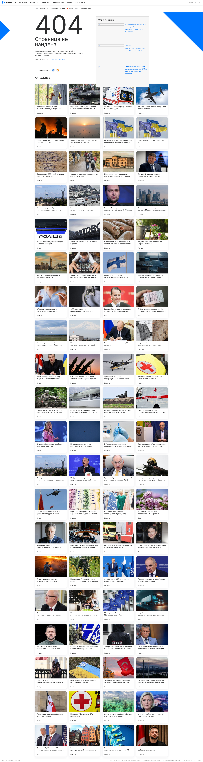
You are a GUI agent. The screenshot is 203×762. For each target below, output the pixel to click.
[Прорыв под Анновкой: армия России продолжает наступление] (84, 572)
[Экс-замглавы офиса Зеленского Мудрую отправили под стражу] (152, 673)
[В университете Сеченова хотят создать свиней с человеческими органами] (118, 234)
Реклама (18, 760)
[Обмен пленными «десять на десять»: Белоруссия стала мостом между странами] (51, 504)
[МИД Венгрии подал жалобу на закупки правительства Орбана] (84, 471)
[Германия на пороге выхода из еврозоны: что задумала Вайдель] (84, 504)
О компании (10, 760)
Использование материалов (171, 760)
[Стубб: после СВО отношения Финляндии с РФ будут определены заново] (118, 572)
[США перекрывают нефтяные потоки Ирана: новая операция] (152, 639)
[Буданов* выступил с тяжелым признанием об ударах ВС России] (118, 201)
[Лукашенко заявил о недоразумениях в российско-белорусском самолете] (118, 369)
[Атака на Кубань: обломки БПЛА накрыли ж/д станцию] (152, 369)
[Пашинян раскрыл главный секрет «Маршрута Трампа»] (152, 572)
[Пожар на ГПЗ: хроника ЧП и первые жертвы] (84, 707)
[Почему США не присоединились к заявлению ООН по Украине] (84, 538)
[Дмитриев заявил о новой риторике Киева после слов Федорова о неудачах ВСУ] (51, 606)
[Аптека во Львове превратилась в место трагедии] (118, 99)
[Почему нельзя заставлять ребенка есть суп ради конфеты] (84, 606)
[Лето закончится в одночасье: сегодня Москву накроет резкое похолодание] (152, 201)
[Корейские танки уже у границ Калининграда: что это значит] (84, 99)
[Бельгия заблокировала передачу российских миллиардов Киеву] (118, 133)
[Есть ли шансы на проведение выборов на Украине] (152, 741)
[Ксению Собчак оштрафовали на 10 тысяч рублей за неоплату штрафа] (118, 302)
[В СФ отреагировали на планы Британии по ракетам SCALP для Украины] (84, 403)
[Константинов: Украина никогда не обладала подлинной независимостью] (84, 673)
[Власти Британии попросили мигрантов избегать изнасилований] (51, 268)
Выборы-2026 (43, 8)
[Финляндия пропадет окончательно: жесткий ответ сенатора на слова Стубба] (118, 268)
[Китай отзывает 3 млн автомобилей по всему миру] (84, 201)
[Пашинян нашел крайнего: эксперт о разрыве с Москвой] (84, 336)
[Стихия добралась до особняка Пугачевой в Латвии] (51, 437)
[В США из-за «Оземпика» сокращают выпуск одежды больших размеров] (118, 504)
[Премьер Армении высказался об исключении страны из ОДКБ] (118, 471)
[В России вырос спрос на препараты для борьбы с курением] (51, 302)
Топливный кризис (84, 8)
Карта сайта (197, 760)
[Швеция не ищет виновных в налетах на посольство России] (118, 167)
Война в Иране (59, 8)
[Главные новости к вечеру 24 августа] (118, 336)
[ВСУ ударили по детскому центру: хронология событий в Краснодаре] (118, 538)
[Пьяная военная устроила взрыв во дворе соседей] (51, 234)
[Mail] (3, 2)
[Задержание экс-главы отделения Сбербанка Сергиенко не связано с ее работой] (118, 639)
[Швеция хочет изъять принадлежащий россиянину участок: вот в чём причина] (84, 741)
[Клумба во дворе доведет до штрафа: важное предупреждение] (152, 234)
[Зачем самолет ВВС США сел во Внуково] (84, 234)
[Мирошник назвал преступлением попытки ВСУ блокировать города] (51, 538)
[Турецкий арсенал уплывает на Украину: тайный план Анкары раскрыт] (118, 673)
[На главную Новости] (10, 2)
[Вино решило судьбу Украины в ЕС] (152, 133)
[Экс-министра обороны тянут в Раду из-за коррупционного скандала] (51, 369)
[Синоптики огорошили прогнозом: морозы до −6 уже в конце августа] (51, 673)
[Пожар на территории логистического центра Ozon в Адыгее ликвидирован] (152, 471)
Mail (3, 760)
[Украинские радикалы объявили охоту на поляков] (51, 707)
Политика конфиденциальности (151, 760)
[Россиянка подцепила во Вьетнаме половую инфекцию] (51, 99)
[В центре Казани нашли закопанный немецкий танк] (152, 336)
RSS (111, 760)
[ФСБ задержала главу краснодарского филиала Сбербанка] (84, 302)
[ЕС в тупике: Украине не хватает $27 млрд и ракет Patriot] (118, 606)
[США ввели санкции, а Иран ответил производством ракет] (84, 369)
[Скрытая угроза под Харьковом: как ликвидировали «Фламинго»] (51, 336)
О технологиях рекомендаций (131, 760)
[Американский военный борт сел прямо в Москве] (152, 99)
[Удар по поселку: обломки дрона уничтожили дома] (51, 133)
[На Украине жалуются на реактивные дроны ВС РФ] (84, 437)
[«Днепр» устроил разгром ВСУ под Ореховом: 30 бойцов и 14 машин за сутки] (51, 403)
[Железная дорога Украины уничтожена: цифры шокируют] (51, 201)
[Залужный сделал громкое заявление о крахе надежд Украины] (152, 167)
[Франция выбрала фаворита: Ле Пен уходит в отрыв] (152, 707)
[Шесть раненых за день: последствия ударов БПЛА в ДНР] (152, 403)
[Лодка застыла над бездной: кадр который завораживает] (118, 707)
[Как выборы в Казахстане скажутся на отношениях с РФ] (118, 741)
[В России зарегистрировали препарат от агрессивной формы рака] (118, 437)
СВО (71, 8)
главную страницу (58, 60)
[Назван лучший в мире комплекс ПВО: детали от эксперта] (118, 403)
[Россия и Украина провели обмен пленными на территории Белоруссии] (84, 639)
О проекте (117, 760)
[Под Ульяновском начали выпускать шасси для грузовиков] (152, 606)
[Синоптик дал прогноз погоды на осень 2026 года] (84, 167)
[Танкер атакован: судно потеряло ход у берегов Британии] (84, 133)
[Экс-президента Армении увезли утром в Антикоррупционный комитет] (152, 437)
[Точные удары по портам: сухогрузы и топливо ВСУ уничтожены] (51, 572)
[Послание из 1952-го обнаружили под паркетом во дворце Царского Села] (51, 167)
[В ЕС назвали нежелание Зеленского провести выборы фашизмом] (51, 639)
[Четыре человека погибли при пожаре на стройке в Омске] (152, 268)
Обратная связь (187, 760)
